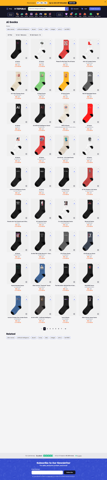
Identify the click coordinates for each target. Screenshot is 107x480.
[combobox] (46, 9)
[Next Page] (65, 328)
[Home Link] (20, 9)
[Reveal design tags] (26, 58)
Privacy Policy (50, 476)
